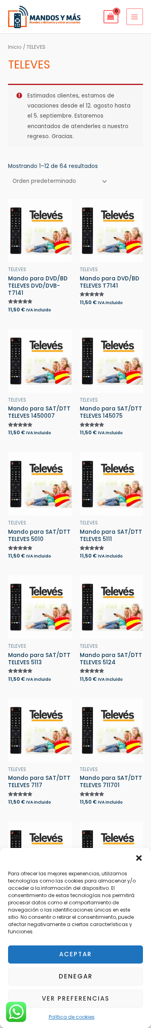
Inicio (15, 47)
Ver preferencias (76, 998)
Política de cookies (72, 1016)
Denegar (76, 976)
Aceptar (75, 954)
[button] (139, 858)
